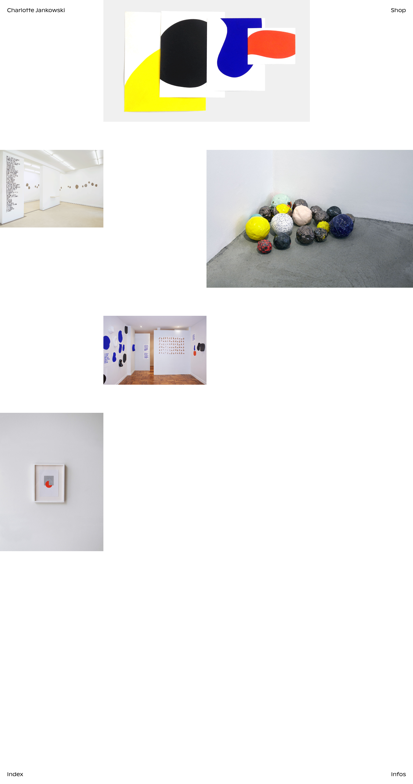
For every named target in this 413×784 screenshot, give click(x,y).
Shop (398, 10)
